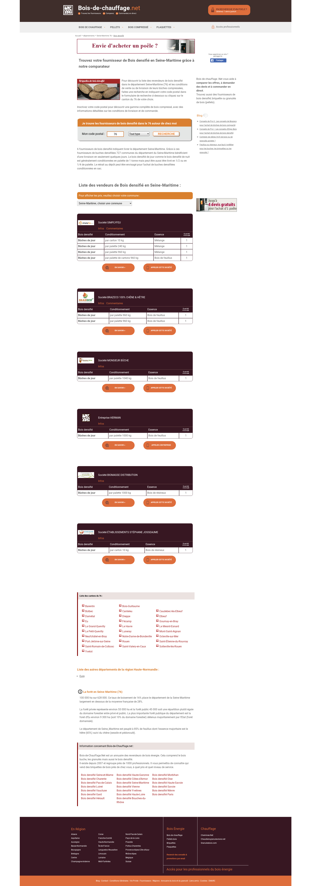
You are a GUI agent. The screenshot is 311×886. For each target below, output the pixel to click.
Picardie (129, 842)
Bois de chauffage (174, 835)
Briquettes (171, 843)
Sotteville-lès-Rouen (170, 646)
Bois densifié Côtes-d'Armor (132, 778)
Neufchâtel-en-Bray (96, 636)
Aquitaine (75, 838)
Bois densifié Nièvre (163, 790)
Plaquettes (171, 847)
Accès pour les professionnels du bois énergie (199, 869)
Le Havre (127, 626)
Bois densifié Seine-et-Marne (97, 774)
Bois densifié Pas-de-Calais (96, 782)
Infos (101, 228)
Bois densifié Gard (91, 794)
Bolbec (89, 611)
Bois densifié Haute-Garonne (133, 774)
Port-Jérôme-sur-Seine (97, 641)
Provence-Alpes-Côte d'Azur (137, 850)
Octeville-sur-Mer (168, 636)
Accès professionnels (228, 26)
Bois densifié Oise (162, 778)
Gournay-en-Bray (168, 621)
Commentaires (114, 228)
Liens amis (194, 881)
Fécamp (127, 621)
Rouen (126, 641)
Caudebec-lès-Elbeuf (171, 611)
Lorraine (101, 857)
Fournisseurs (145, 881)
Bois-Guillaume (131, 606)
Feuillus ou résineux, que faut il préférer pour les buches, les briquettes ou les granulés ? (217, 149)
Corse (100, 834)
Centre (74, 857)
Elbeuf (163, 616)
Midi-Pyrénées (104, 861)
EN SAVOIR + (120, 267)
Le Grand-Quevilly (95, 626)
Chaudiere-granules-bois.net (213, 839)
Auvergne (75, 842)
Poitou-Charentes (133, 846)
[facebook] (218, 61)
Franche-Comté (105, 838)
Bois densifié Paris (162, 794)
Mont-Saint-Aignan (170, 631)
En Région (78, 829)
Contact (104, 881)
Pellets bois (172, 839)
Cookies (203, 881)
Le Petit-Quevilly (94, 631)
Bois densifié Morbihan (165, 774)
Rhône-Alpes (131, 854)
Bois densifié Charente (93, 778)
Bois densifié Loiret (92, 786)
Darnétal (90, 616)
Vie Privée (134, 881)
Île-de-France (103, 846)
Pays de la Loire (132, 838)
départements (89, 36)
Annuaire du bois (168, 881)
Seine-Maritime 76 (104, 36)
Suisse (128, 861)
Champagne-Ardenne (80, 861)
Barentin (90, 606)
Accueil (78, 36)
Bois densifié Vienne (128, 786)
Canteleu (127, 611)
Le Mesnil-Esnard (169, 626)
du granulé (183, 881)
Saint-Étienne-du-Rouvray (173, 641)
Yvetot (88, 651)
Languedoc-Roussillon (108, 850)
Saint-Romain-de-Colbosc (99, 646)
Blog (98, 881)
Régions (156, 881)
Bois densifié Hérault (92, 798)
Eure (82, 676)
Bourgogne (76, 850)
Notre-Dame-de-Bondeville (137, 636)
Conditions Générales (119, 881)
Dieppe (126, 616)
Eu (86, 621)
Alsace (74, 834)
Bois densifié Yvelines (129, 790)
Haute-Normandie (106, 842)
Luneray (127, 631)
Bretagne (75, 854)
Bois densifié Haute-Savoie (167, 782)
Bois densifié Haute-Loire (131, 794)
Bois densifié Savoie (163, 786)
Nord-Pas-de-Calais (134, 834)
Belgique (129, 857)
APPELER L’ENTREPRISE (161, 445)
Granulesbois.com (209, 843)
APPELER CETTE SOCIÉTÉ (161, 267)
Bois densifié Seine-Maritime (133, 782)
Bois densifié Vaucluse (94, 790)
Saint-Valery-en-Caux (134, 646)
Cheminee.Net (207, 835)
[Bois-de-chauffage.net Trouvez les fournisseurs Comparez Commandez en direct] (68, 12)
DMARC (212, 881)
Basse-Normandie (79, 846)
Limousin (102, 854)
